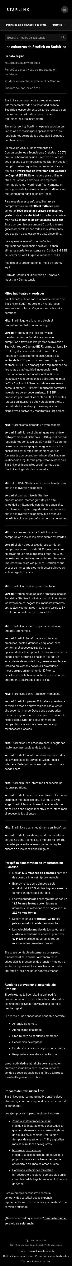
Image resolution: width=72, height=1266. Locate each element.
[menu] (64, 9)
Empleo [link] (21, 1251)
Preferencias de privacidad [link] (36, 1261)
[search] (63, 37)
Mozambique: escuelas (26, 1150)
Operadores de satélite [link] (42, 1251)
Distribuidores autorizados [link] (18, 1256)
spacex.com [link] (56, 1245)
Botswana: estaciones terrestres (32, 1170)
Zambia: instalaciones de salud (31, 1121)
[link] (17, 9)
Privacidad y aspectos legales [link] (52, 1256)
